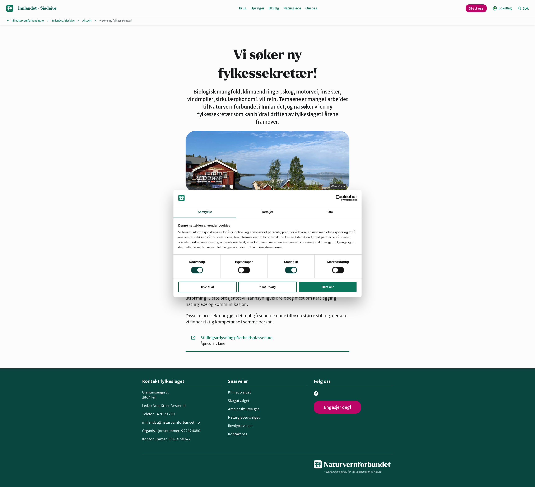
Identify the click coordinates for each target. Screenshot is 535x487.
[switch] (244, 270)
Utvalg (274, 8)
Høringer (258, 8)
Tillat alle (327, 287)
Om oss (311, 8)
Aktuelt (87, 20)
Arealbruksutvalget (243, 409)
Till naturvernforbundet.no (27, 20)
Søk (525, 8)
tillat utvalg (268, 287)
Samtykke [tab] (205, 212)
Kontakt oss (237, 434)
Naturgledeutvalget (244, 417)
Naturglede (292, 8)
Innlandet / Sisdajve (37, 8)
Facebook (316, 393)
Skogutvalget (239, 401)
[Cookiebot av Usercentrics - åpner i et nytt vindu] (338, 198)
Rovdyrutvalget (240, 426)
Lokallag (505, 8)
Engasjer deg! (337, 407)
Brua (242, 8)
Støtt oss (476, 8)
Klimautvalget (239, 392)
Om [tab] (330, 212)
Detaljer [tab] (267, 212)
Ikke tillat (207, 287)
